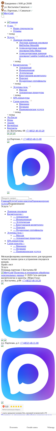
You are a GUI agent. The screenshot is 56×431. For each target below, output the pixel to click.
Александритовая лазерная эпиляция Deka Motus (32, 49)
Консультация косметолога (32, 75)
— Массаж (18, 235)
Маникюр (24, 104)
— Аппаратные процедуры (27, 238)
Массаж (23, 90)
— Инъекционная (22, 219)
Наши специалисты (23, 28)
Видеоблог (12, 125)
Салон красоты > (15, 243)
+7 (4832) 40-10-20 (35, 130)
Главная (5, 201)
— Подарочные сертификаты (28, 230)
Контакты (12, 128)
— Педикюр (19, 249)
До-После (12, 117)
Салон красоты (21, 101)
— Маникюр (19, 246)
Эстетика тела (20, 87)
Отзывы (17, 31)
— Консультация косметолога (28, 225)
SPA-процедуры (21, 98)
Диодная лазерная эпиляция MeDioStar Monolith (33, 44)
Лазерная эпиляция (23, 40)
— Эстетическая (21, 222)
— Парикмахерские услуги (27, 251)
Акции (10, 122)
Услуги (11, 37)
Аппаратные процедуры (31, 92)
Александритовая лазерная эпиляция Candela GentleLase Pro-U (36, 56)
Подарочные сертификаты (32, 81)
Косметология (20, 65)
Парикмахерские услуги (31, 109)
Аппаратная (25, 67)
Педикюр (24, 106)
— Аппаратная (20, 216)
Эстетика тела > (15, 233)
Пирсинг (23, 78)
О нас (10, 25)
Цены (10, 120)
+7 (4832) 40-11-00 (32, 139)
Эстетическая (26, 73)
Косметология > (15, 214)
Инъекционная (26, 70)
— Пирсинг (19, 227)
